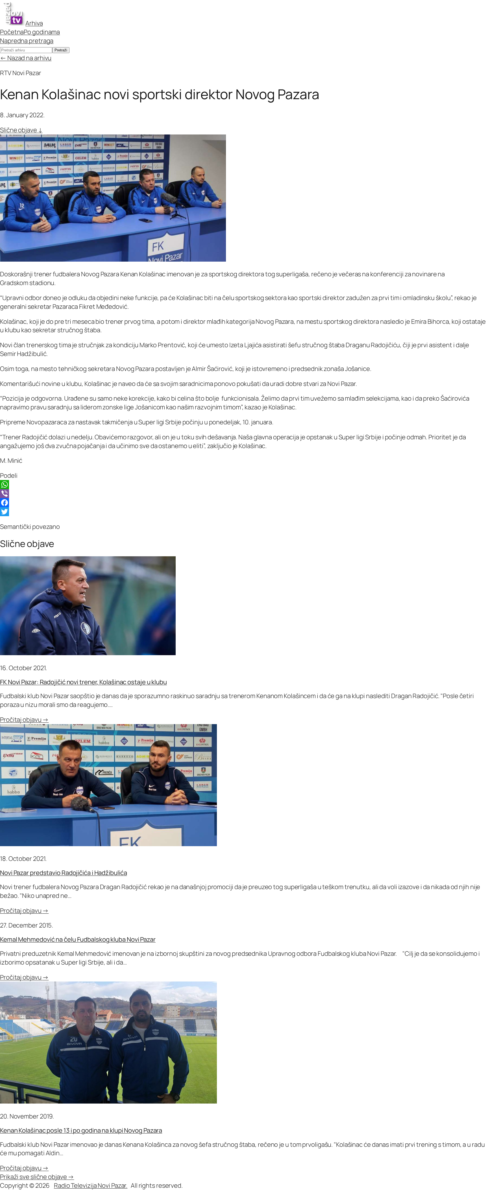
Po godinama (42, 32)
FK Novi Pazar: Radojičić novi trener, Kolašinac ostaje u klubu (83, 682)
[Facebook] (244, 502)
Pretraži (61, 50)
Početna (12, 32)
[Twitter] (244, 511)
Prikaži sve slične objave (37, 1176)
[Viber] (244, 493)
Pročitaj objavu (24, 719)
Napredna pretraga (26, 40)
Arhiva (34, 23)
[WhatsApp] (244, 484)
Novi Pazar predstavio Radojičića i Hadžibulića (63, 872)
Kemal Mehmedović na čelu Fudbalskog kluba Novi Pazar (78, 939)
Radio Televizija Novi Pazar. (90, 1185)
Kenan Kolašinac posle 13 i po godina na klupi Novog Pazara (81, 1130)
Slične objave (21, 130)
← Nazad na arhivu (25, 58)
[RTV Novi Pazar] (12, 23)
